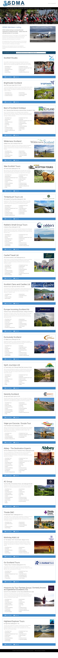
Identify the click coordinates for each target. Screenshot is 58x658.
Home (8, 8)
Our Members (21, 8)
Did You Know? (48, 8)
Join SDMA (42, 8)
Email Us (17, 77)
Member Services (13, 8)
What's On (26, 8)
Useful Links (36, 8)
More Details (9, 77)
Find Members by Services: (9, 52)
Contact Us (31, 8)
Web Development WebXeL (40, 650)
